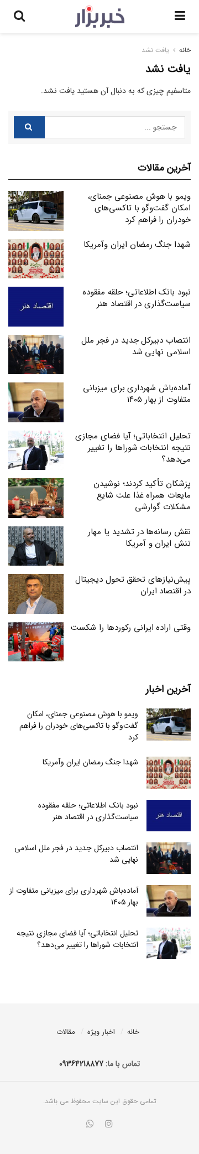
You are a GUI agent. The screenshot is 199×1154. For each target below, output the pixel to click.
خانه (185, 50)
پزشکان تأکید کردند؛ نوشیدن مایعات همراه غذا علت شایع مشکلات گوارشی (142, 495)
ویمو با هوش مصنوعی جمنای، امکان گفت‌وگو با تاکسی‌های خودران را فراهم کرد (139, 208)
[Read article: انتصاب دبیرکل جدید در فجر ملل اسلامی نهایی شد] (36, 355)
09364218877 (81, 1064)
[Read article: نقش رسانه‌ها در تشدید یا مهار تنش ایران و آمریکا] (36, 546)
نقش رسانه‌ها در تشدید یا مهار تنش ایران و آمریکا (139, 537)
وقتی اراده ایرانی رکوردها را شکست (131, 627)
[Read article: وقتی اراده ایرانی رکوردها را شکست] (36, 642)
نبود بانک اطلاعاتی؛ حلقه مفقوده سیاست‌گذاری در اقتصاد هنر (136, 298)
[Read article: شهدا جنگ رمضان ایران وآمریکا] (36, 259)
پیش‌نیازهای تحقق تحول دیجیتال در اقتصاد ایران (133, 585)
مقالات (65, 1032)
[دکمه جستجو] (19, 16)
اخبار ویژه (101, 1032)
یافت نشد (155, 50)
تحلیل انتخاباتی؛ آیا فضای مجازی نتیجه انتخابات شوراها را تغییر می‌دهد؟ (133, 447)
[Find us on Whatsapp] (90, 1124)
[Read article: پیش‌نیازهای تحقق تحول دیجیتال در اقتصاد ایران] (36, 594)
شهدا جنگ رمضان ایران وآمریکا (137, 244)
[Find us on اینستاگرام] (109, 1124)
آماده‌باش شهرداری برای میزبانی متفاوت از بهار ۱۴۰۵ (137, 393)
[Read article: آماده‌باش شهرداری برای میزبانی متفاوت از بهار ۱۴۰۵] (36, 402)
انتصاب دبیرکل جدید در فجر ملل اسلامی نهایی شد (136, 346)
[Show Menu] (180, 16)
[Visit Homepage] (99, 17)
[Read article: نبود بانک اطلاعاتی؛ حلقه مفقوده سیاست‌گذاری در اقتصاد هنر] (36, 307)
